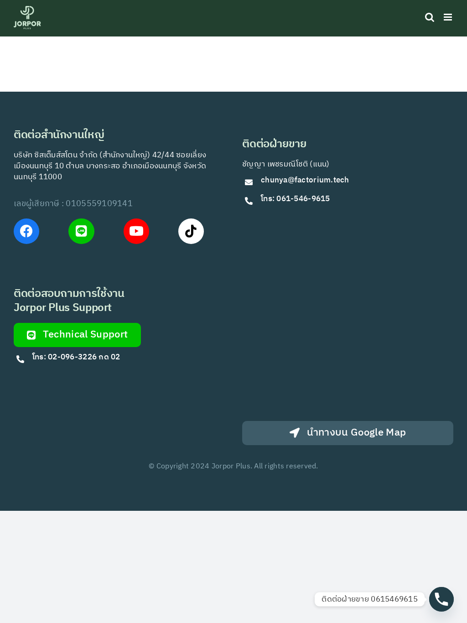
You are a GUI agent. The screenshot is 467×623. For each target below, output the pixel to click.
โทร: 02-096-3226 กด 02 (76, 357)
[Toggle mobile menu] (448, 17)
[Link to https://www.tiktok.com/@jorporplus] (191, 231)
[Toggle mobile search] (429, 17)
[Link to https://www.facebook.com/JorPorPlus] (26, 231)
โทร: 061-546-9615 (295, 198)
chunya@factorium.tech (306, 180)
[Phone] (441, 599)
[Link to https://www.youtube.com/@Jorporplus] (136, 231)
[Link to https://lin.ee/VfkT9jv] (81, 231)
